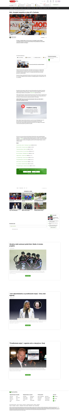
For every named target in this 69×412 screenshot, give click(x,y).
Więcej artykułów (53, 227)
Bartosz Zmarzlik (47, 397)
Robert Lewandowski (41, 396)
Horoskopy (13, 405)
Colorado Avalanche (25, 147)
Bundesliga (31, 397)
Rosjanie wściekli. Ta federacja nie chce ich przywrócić (15, 200)
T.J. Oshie (21, 138)
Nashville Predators (25, 163)
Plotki (25, 405)
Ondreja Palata (32, 92)
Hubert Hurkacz (47, 400)
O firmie (18, 404)
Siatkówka (11, 397)
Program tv (17, 405)
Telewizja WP (21, 405)
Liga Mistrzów (32, 396)
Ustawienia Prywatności (30, 404)
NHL (13, 10)
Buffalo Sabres (18, 161)
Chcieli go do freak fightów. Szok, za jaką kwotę (55, 218)
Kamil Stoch (46, 396)
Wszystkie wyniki (55, 4)
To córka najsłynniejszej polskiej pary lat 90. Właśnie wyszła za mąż (40, 200)
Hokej (12, 10)
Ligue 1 (24, 400)
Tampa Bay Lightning (19, 149)
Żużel (17, 396)
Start (9, 10)
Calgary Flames (18, 155)
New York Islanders (25, 161)
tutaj (24, 410)
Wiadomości (30, 405)
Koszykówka (18, 400)
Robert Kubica (40, 397)
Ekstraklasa (24, 396)
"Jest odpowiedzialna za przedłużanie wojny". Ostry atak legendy (15, 210)
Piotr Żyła (39, 400)
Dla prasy (20, 404)
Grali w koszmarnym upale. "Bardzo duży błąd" (27, 200)
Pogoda (10, 405)
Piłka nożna (11, 396)
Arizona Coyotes (25, 157)
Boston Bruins (26, 159)
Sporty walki (18, 397)
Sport (34, 405)
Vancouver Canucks (19, 151)
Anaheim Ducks (24, 155)
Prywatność (24, 404)
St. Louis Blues (18, 163)
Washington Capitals (28, 145)
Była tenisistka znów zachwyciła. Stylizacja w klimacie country (39, 210)
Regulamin (38, 404)
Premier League (25, 397)
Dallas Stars (26, 149)
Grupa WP (14, 404)
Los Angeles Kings (19, 157)
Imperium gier (37, 405)
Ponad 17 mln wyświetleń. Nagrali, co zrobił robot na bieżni (53, 221)
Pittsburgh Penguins (19, 165)
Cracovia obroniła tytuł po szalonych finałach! (36, 64)
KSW (10, 401)
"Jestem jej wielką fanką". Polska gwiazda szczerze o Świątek (53, 225)
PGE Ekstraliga (32, 400)
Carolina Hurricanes (26, 165)
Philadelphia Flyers (26, 153)
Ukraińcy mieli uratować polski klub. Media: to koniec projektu (27, 210)
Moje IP (27, 405)
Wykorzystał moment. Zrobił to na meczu (53, 223)
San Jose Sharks (26, 151)
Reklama (35, 404)
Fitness (11, 400)
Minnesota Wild (18, 147)
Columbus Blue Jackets (20, 145)
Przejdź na (12, 1)
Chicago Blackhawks (19, 159)
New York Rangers (19, 153)
